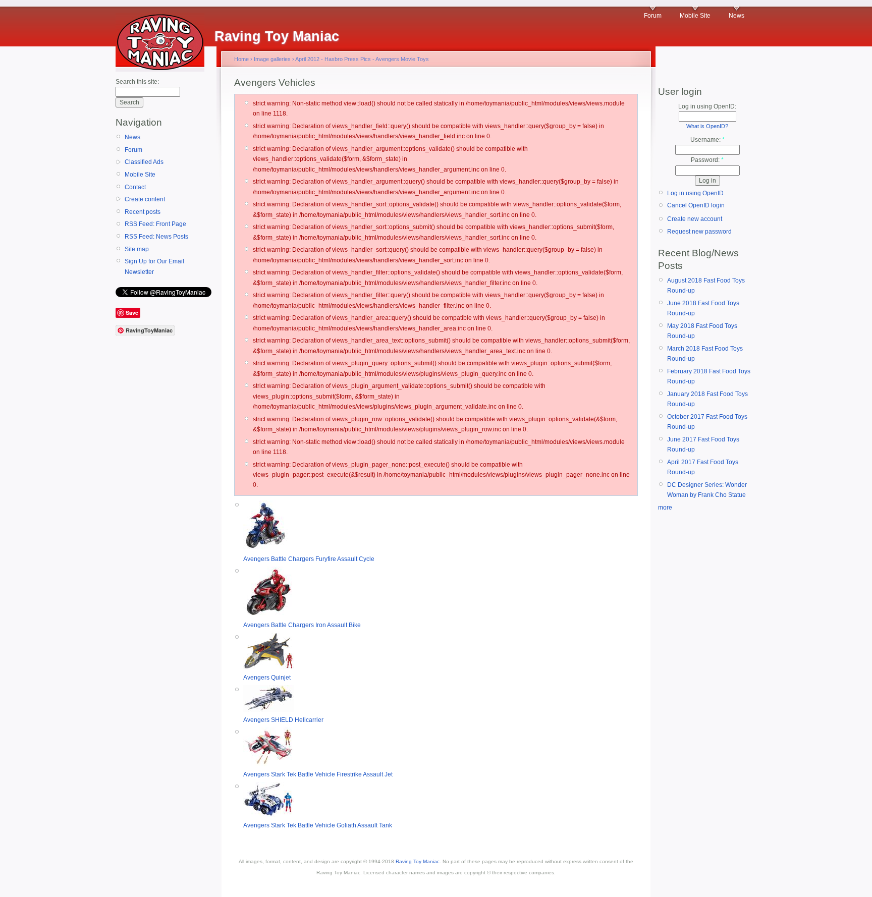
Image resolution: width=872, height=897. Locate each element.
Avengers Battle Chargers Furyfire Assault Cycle (308, 559)
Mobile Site (695, 15)
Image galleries (272, 59)
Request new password (699, 231)
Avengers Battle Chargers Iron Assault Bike (302, 625)
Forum (653, 15)
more (665, 507)
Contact (135, 187)
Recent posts (142, 211)
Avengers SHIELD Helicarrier (283, 719)
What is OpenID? (707, 126)
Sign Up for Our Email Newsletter (154, 266)
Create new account (694, 218)
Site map (137, 249)
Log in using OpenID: (707, 106)
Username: (707, 139)
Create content (145, 199)
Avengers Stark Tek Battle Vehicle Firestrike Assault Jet (318, 774)
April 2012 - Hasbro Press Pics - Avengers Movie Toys (362, 59)
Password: (707, 159)
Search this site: (137, 81)
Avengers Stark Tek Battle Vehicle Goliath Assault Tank (317, 825)
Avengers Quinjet (267, 677)
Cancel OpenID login (696, 205)
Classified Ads (144, 161)
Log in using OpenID (695, 193)
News (736, 15)
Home (241, 59)
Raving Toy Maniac (418, 861)
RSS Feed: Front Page (155, 224)
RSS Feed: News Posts (156, 236)
